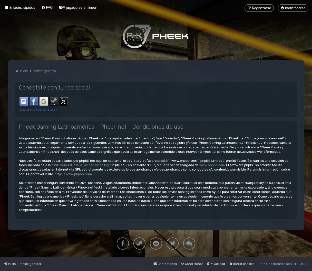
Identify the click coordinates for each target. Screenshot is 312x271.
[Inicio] (156, 36)
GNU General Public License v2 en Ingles (83, 165)
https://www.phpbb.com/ (73, 174)
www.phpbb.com (212, 165)
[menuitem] (47, 7)
